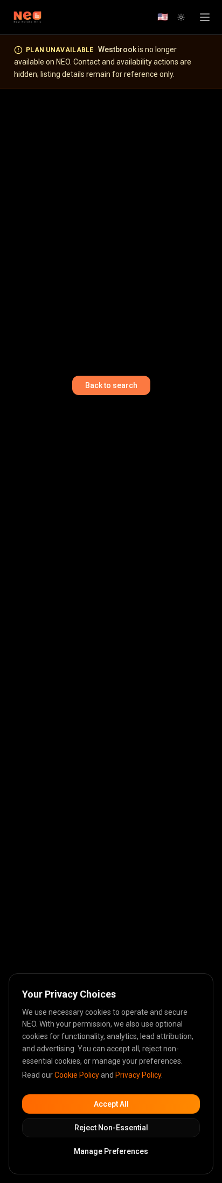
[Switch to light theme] (181, 17)
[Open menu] (205, 17)
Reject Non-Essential (111, 1127)
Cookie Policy (76, 1075)
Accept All (111, 1104)
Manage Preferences (111, 1151)
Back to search (111, 385)
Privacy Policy (138, 1075)
